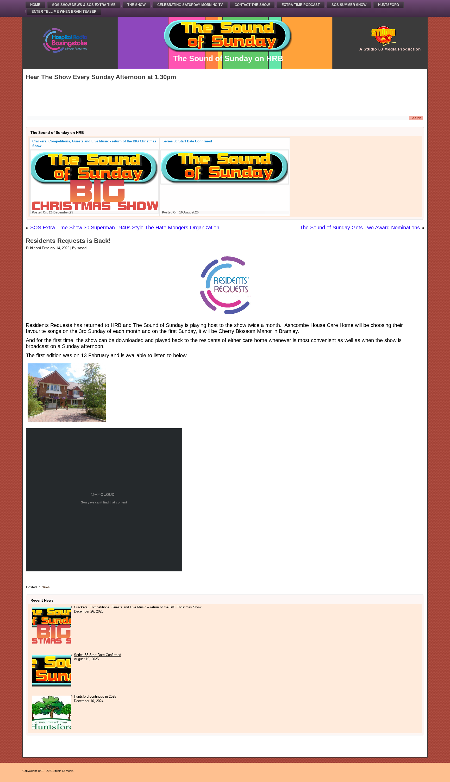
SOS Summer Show (349, 5)
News (45, 587)
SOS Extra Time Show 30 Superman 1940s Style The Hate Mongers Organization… (127, 227)
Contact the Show (252, 5)
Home (35, 5)
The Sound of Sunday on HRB (228, 58)
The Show (136, 5)
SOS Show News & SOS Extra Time (84, 5)
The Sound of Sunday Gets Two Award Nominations (360, 227)
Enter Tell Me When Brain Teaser (64, 12)
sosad (81, 248)
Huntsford (388, 5)
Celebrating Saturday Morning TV (190, 5)
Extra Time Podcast (301, 5)
